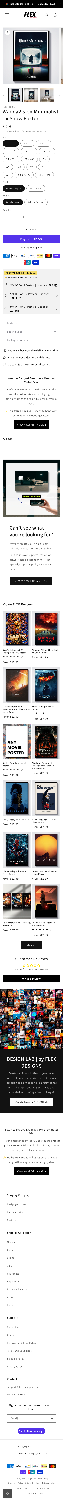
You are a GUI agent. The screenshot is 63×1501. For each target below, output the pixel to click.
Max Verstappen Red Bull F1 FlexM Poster (45, 821)
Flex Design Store (30, 1478)
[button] (7, 15)
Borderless (12, 202)
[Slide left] (4, 95)
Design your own (16, 1204)
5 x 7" (27, 143)
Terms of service (24, 1488)
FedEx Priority (8, 131)
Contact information (33, 1493)
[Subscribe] (52, 1418)
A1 (43, 167)
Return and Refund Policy (21, 1342)
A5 (44, 159)
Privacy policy (48, 1483)
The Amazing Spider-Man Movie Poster (15, 872)
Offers (10, 1334)
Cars (9, 1265)
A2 (31, 167)
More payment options (31, 247)
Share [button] (9, 438)
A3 (19, 167)
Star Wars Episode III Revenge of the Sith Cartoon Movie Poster (16, 709)
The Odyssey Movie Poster (15, 819)
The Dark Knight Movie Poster (43, 708)
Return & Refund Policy (28, 1483)
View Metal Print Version (31, 424)
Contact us (13, 1327)
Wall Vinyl (36, 188)
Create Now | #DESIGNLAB (31, 580)
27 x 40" (29, 159)
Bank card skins (16, 1212)
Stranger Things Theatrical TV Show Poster (45, 651)
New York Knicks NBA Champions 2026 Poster (14, 651)
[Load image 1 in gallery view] (16, 95)
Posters (11, 1220)
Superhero (13, 1281)
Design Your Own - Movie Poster (15, 764)
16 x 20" (29, 151)
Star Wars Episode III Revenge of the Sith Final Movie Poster (44, 766)
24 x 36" (11, 159)
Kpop (10, 1305)
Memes (11, 1242)
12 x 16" (10, 151)
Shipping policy (42, 1488)
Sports (11, 1257)
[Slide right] (59, 95)
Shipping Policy (15, 1358)
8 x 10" (43, 143)
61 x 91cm (44, 174)
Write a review (31, 979)
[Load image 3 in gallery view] (47, 95)
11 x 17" (10, 143)
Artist (10, 1297)
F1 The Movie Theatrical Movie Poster (43, 924)
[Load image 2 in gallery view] (31, 95)
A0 (7, 174)
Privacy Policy (14, 1366)
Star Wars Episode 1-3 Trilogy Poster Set (17, 924)
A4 (7, 167)
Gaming (11, 1250)
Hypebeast (13, 1273)
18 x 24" (47, 151)
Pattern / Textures (17, 1289)
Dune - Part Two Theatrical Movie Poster (45, 872)
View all (32, 945)
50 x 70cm (24, 174)
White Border (36, 202)
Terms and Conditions (19, 1350)
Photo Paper (13, 188)
